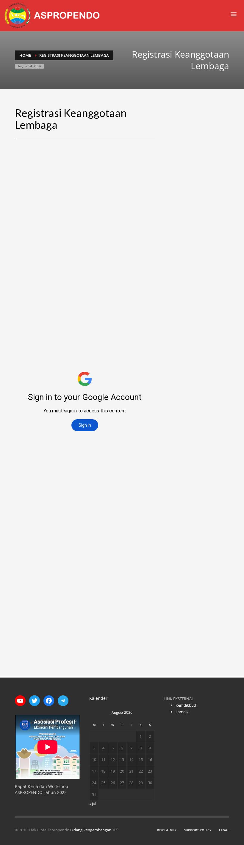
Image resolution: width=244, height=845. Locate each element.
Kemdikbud (186, 705)
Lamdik (182, 711)
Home (25, 55)
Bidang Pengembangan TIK (94, 830)
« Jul (92, 803)
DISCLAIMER (166, 830)
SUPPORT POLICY (198, 830)
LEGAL (224, 830)
